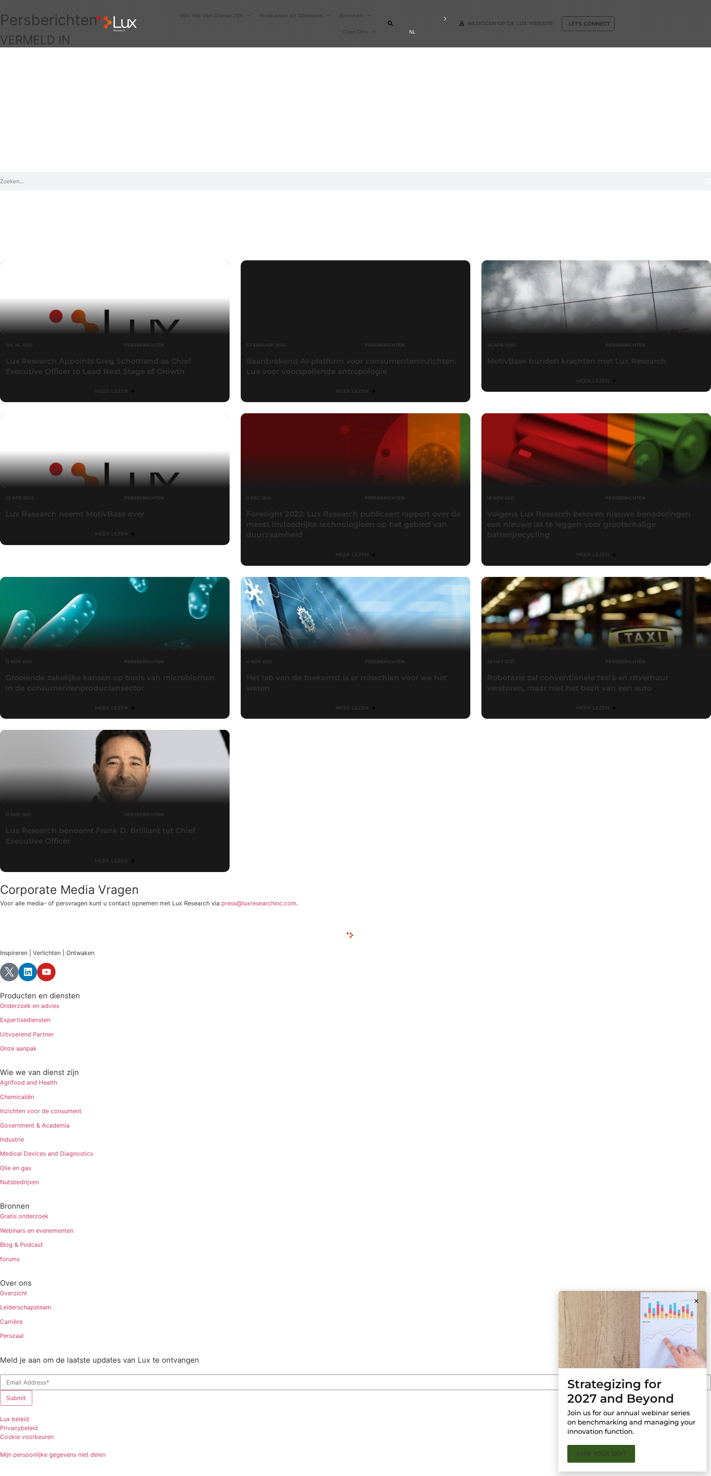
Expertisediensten (25, 1019)
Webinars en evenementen (36, 1230)
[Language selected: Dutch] (427, 18)
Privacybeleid (19, 1428)
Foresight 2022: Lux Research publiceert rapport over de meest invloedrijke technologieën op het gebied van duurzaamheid (353, 524)
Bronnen (15, 1206)
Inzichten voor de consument (40, 1111)
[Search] (708, 181)
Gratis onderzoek (24, 1216)
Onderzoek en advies (29, 1005)
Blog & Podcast (21, 1244)
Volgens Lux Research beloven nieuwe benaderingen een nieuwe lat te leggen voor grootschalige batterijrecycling (589, 524)
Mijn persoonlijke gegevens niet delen (53, 1454)
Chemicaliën (17, 1097)
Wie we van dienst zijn (39, 1072)
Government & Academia (35, 1125)
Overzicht (13, 1293)
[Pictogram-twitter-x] (9, 972)
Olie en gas (15, 1168)
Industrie (12, 1139)
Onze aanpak (18, 1048)
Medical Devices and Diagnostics (46, 1153)
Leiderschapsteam (25, 1307)
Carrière (11, 1321)
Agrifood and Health (28, 1082)
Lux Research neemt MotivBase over (75, 514)
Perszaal (12, 1335)
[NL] (427, 18)
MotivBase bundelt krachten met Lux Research (576, 361)
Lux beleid (14, 1419)
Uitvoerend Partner (27, 1034)
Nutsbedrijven (19, 1182)
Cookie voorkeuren (27, 1436)
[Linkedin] (28, 972)
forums (10, 1259)
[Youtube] (46, 972)
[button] (696, 1301)
